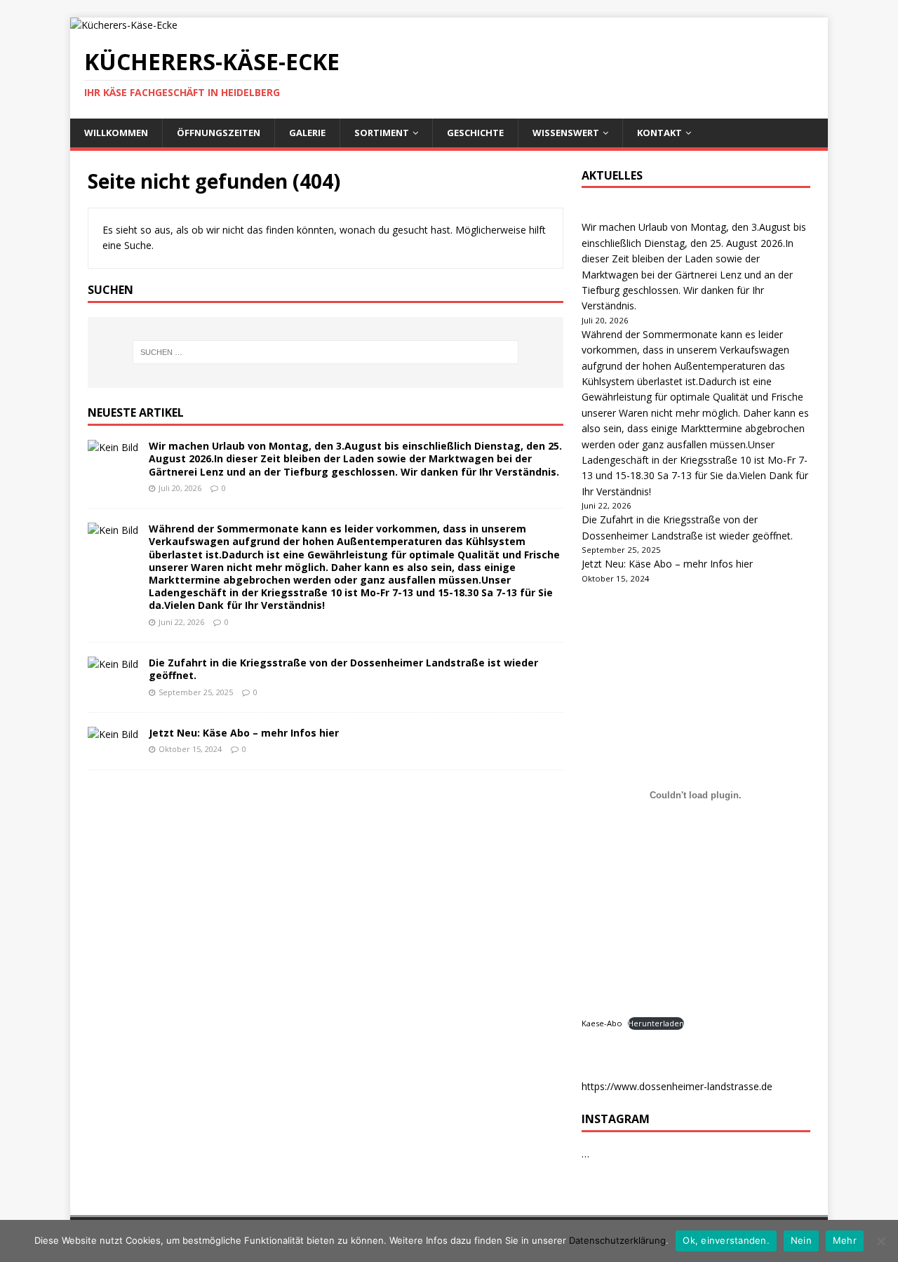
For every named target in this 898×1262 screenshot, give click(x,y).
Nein (801, 1240)
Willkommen (116, 132)
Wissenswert (565, 132)
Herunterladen (656, 1023)
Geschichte (475, 132)
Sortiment (381, 132)
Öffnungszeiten (218, 132)
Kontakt (659, 132)
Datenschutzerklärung (617, 1240)
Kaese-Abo (602, 1023)
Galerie (307, 132)
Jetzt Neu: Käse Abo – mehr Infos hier (244, 732)
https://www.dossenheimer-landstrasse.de (677, 1086)
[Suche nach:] (326, 352)
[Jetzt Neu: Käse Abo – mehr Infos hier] (113, 734)
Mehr (845, 1240)
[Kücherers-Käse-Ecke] (123, 25)
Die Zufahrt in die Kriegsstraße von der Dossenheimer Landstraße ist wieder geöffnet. (343, 669)
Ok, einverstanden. (726, 1240)
